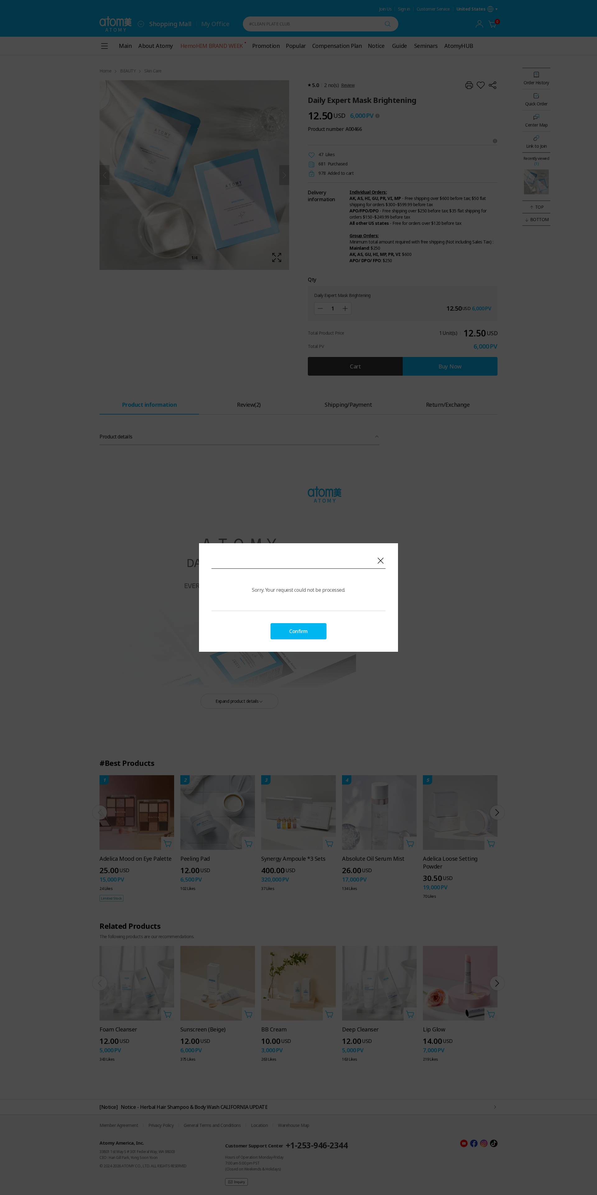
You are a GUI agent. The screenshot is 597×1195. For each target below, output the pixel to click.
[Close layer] (381, 561)
